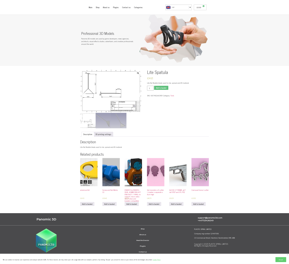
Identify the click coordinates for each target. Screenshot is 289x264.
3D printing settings (103, 134)
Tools (172, 95)
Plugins (116, 7)
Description (87, 134)
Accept (281, 259)
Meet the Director (142, 240)
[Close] (287, 254)
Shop (97, 7)
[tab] (87, 134)
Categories (138, 7)
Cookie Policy (157, 259)
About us (106, 7)
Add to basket (161, 87)
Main (90, 7)
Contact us (126, 7)
